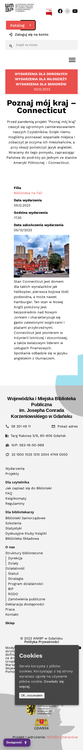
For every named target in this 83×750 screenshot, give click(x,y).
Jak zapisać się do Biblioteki (28, 488)
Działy (13, 563)
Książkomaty (15, 498)
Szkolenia (13, 523)
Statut (13, 573)
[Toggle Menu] (72, 60)
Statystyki (13, 528)
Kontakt (12, 614)
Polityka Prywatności (41, 642)
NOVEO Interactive (62, 737)
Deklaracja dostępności (24, 604)
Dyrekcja (15, 558)
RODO (13, 594)
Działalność (15, 568)
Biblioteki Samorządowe (25, 518)
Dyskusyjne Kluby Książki (26, 533)
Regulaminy (14, 503)
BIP (10, 589)
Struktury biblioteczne (24, 553)
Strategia (15, 579)
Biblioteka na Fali (28, 193)
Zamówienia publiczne (26, 599)
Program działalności (25, 584)
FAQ (8, 493)
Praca (10, 609)
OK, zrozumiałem (32, 695)
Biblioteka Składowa (22, 538)
